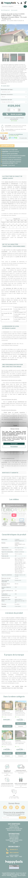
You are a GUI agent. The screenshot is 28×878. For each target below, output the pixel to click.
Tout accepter (14, 443)
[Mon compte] (21, 3)
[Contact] (18, 3)
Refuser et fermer (15, 428)
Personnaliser (14, 446)
